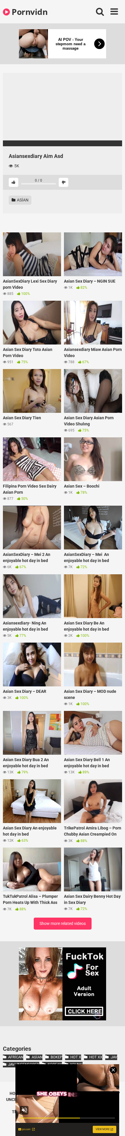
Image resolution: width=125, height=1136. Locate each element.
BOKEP (56, 1057)
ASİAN (22, 200)
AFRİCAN (15, 1057)
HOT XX (95, 1057)
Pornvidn (28, 11)
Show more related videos (63, 923)
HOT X (75, 1057)
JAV (114, 1057)
